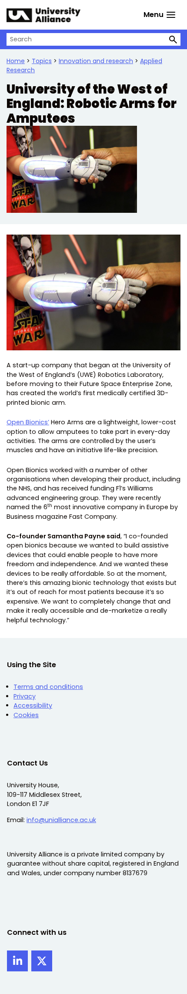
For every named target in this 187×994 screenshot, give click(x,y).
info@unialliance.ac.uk (61, 820)
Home (16, 61)
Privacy (24, 696)
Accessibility (32, 705)
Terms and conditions (48, 686)
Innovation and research (96, 61)
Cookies (26, 715)
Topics (42, 61)
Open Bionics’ (28, 422)
